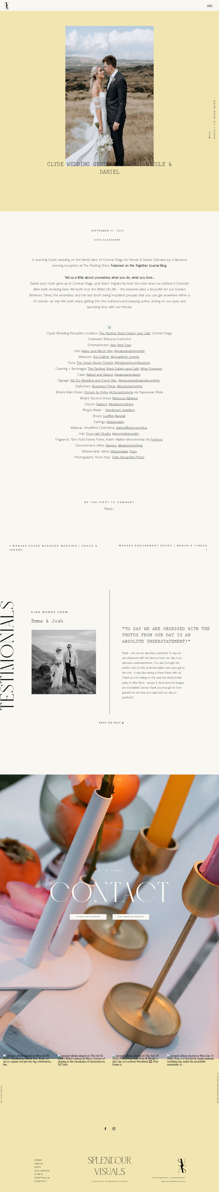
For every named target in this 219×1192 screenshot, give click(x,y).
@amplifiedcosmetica (131, 428)
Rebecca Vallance (125, 398)
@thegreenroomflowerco (132, 363)
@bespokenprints (129, 386)
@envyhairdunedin (125, 433)
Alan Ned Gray (120, 345)
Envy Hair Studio (98, 433)
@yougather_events (125, 357)
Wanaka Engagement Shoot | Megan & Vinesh (163, 545)
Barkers (101, 404)
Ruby (133, 451)
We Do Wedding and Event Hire (93, 380)
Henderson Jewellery (120, 410)
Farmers (157, 439)
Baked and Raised (100, 374)
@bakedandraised (127, 374)
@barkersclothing (121, 404)
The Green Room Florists (95, 363)
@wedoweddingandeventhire (139, 380)
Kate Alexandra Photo (128, 457)
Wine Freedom (151, 368)
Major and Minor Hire (97, 351)
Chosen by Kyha (96, 392)
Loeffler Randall (114, 416)
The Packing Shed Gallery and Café (124, 333)
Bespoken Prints (103, 386)
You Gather (101, 357)
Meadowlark (115, 422)
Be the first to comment (109, 502)
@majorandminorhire (129, 351)
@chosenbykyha (121, 392)
